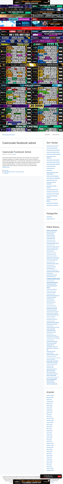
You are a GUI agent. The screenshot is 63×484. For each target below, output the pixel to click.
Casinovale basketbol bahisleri (53, 247)
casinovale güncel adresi (52, 286)
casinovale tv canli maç (52, 346)
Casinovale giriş (53, 278)
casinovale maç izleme (52, 310)
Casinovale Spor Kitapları (53, 193)
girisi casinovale (51, 370)
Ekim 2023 (49, 439)
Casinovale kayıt (50, 298)
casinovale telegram (52, 341)
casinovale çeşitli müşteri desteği (52, 364)
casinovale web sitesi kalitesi (51, 356)
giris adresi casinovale (52, 369)
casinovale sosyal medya (52, 335)
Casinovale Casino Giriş (52, 146)
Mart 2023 (49, 453)
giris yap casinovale (51, 372)
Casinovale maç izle (20, 171)
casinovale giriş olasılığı (50, 280)
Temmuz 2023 (50, 445)
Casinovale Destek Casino (53, 152)
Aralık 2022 (49, 459)
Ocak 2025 (49, 407)
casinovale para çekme (52, 324)
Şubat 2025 (49, 405)
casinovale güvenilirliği (51, 292)
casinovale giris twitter (52, 274)
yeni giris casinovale (52, 383)
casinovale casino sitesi (52, 263)
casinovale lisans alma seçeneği (52, 306)
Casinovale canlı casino (51, 254)
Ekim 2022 (49, 464)
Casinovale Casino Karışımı (53, 162)
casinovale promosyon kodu (53, 327)
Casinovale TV (50, 344)
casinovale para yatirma (53, 322)
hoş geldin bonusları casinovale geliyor (53, 377)
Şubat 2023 (49, 455)
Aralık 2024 (49, 409)
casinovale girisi (50, 273)
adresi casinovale (52, 230)
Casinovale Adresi (51, 166)
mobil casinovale (50, 380)
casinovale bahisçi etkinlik (51, 244)
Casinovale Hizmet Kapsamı (53, 154)
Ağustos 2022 (50, 468)
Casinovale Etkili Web (52, 148)
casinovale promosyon (50, 325)
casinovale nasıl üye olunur (52, 319)
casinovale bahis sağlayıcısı (51, 240)
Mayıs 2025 (49, 403)
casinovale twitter (50, 352)
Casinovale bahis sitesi (53, 243)
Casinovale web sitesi (52, 354)
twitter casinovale (51, 382)
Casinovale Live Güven (52, 205)
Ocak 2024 (49, 432)
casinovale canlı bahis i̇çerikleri (51, 252)
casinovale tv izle (51, 351)
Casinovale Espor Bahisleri (53, 150)
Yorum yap (6, 172)
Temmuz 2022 (50, 470)
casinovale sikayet (51, 328)
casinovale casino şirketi (50, 265)
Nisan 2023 (49, 451)
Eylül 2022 (49, 466)
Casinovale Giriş (55, 134)
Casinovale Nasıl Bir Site (53, 314)
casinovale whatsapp (51, 359)
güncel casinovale (51, 375)
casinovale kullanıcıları (50, 303)
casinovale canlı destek (52, 258)
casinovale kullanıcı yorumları (51, 305)
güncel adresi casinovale (52, 373)
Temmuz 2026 (50, 395)
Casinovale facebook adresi (9, 171)
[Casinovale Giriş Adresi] (8, 134)
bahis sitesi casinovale (51, 232)
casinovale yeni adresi (52, 361)
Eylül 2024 (49, 416)
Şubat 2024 (49, 430)
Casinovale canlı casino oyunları (53, 257)
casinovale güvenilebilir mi (52, 289)
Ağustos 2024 (50, 418)
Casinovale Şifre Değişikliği (53, 178)
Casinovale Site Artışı (52, 180)
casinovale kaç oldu (51, 302)
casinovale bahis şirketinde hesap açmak (53, 246)
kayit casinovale (52, 379)
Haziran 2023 (50, 447)
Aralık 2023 (49, 434)
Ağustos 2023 (50, 443)
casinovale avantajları (51, 236)
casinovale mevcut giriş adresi (53, 311)
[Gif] (31, 64)
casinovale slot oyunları (51, 332)
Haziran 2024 (50, 422)
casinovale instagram (51, 297)
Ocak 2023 (49, 457)
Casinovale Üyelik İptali (52, 203)
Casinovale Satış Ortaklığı (53, 160)
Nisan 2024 (49, 426)
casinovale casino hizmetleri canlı (52, 260)
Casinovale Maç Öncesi (52, 189)
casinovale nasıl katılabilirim (51, 316)
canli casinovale (50, 233)
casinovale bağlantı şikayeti (52, 249)
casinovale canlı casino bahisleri (52, 255)
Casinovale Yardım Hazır (53, 191)
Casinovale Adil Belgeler (53, 176)
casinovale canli (50, 251)
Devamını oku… (6, 167)
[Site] (15, 47)
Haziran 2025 (50, 401)
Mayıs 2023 (49, 449)
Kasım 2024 (49, 412)
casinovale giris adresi (53, 271)
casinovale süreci (57, 338)
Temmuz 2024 (50, 420)
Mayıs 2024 (49, 424)
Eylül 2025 (49, 399)
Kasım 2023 (49, 437)
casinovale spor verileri (50, 338)
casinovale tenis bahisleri (51, 343)
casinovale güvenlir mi (53, 295)
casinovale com (50, 268)
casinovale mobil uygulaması (52, 313)
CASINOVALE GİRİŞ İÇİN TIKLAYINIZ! (31, 28)
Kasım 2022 (49, 461)
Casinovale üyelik (50, 365)
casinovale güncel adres (51, 284)
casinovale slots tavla (50, 333)
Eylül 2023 (49, 441)
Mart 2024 (49, 428)
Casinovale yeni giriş (52, 362)
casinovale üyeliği (50, 367)
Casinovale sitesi (51, 330)
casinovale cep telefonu (51, 266)
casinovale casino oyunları (51, 262)
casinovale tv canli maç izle (52, 348)
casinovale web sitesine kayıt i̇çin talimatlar (53, 357)
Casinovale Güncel (52, 282)
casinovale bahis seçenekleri (51, 241)
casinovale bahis (51, 238)
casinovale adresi (51, 235)
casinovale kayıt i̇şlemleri (50, 300)
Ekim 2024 (49, 414)
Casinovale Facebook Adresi (16, 152)
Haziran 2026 (50, 397)
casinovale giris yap (51, 276)
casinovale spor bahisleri (53, 336)
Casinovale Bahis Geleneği (53, 164)
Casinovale (47, 134)
